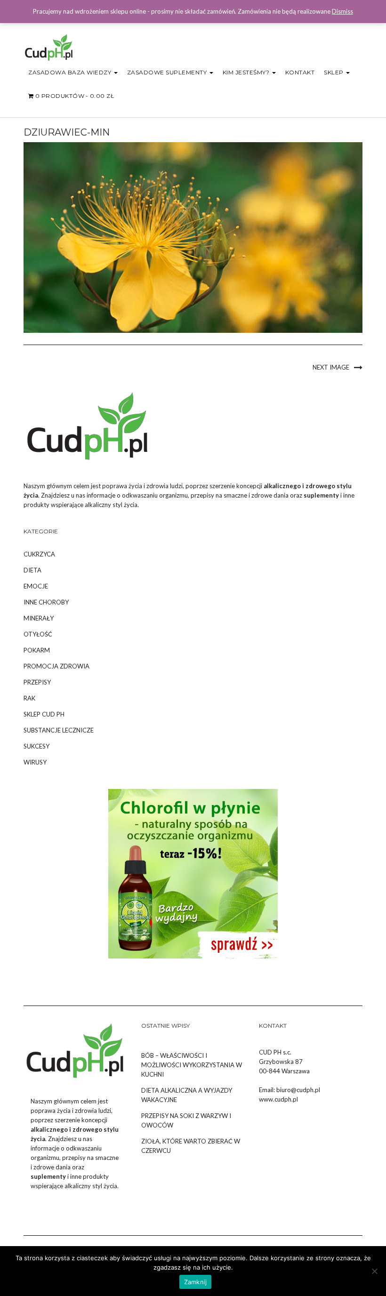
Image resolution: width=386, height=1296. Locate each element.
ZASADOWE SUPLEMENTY (168, 72)
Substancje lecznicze (59, 730)
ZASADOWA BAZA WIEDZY (70, 72)
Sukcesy (36, 746)
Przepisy (37, 682)
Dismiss (342, 11)
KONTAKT (300, 72)
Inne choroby (46, 602)
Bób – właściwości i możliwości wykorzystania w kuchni (191, 1065)
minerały (39, 618)
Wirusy (35, 762)
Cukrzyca (39, 554)
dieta (32, 570)
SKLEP (334, 72)
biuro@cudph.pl (298, 1090)
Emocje (36, 586)
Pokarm (37, 650)
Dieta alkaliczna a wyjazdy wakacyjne (186, 1095)
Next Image (331, 367)
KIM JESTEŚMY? (247, 72)
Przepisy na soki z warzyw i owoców (186, 1120)
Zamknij (195, 1282)
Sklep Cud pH (44, 714)
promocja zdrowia (56, 666)
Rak (29, 698)
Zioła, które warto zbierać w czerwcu (190, 1145)
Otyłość (38, 634)
